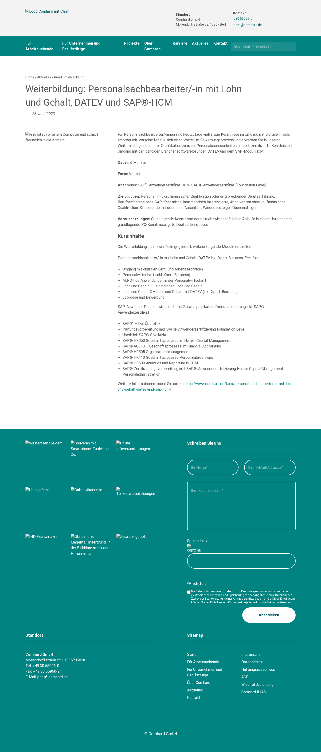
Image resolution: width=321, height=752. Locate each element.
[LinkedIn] (282, 23)
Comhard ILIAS (253, 692)
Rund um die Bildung (69, 77)
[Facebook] (273, 15)
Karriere (180, 43)
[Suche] (290, 46)
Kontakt (220, 43)
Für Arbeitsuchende (203, 662)
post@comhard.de (248, 25)
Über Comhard (198, 682)
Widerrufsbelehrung (257, 684)
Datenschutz (252, 662)
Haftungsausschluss (258, 669)
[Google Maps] (56, 723)
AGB (244, 677)
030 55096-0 (243, 18)
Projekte (132, 43)
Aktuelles (200, 43)
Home (29, 77)
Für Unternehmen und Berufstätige (204, 672)
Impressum (250, 654)
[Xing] (282, 15)
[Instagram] (273, 23)
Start (191, 654)
